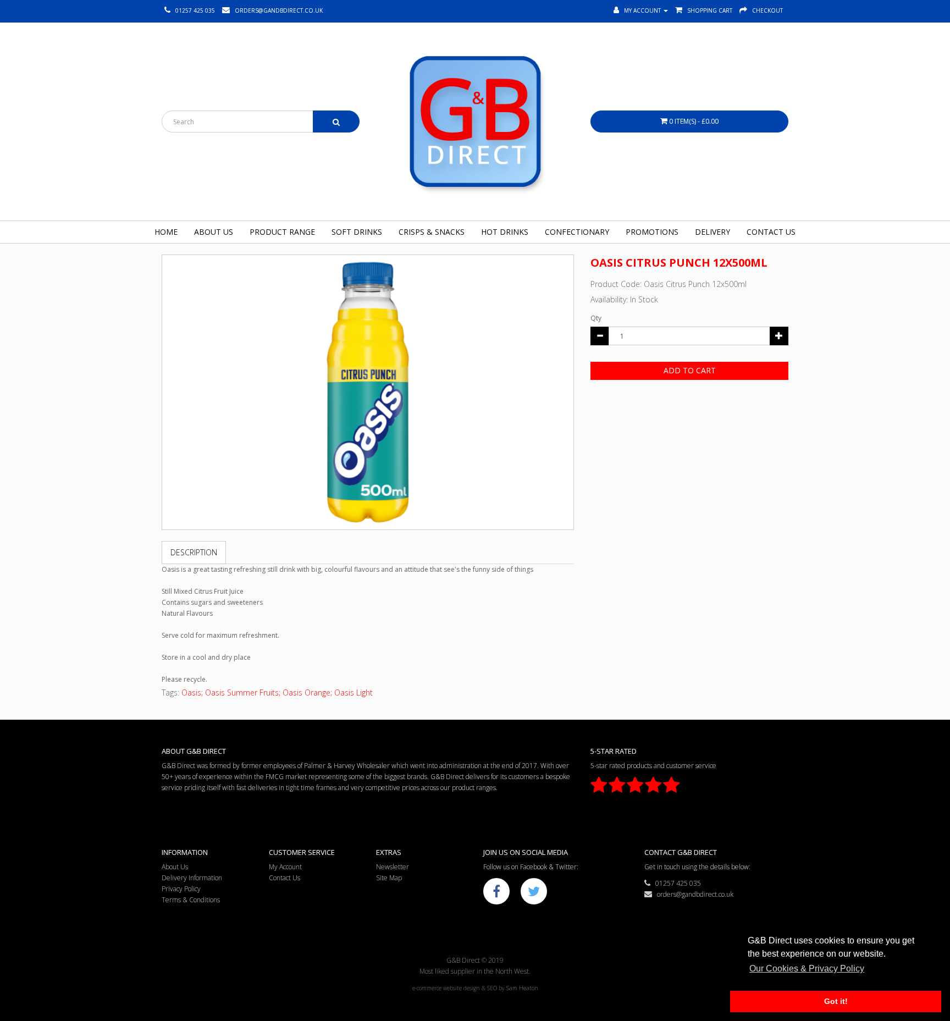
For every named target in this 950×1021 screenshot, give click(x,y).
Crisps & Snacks (432, 232)
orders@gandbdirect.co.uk (692, 894)
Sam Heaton (522, 988)
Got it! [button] (836, 1001)
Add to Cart (690, 370)
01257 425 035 (675, 883)
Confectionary (577, 232)
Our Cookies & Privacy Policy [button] (806, 968)
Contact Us (771, 232)
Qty (595, 318)
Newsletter (392, 866)
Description (193, 552)
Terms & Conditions (191, 899)
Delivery (712, 232)
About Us (213, 232)
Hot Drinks (504, 232)
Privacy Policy (181, 888)
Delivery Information (192, 877)
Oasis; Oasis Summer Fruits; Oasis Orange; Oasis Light (277, 692)
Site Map (389, 877)
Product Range (282, 232)
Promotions (652, 232)
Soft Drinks (357, 232)
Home (166, 232)
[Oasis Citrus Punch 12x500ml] (368, 392)
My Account (285, 866)
